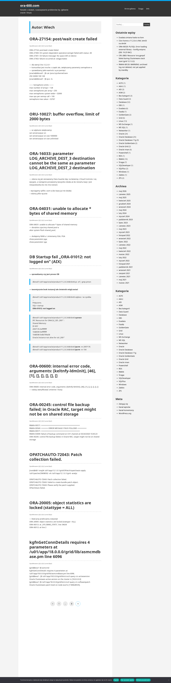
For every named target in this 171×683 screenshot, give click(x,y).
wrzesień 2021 (125, 270)
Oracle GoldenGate (127, 143)
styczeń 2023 (124, 232)
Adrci (121, 86)
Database (123, 102)
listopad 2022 (124, 235)
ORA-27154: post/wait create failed (63, 39)
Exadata (122, 108)
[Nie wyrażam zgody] (169, 680)
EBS (120, 105)
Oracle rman (124, 149)
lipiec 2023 (123, 222)
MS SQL (122, 127)
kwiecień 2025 (125, 200)
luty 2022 (122, 257)
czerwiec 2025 (124, 194)
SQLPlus (122, 168)
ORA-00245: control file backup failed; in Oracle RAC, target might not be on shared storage (62, 409)
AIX (120, 89)
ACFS (121, 83)
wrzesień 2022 (125, 238)
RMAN (121, 159)
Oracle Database (126, 137)
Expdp (121, 111)
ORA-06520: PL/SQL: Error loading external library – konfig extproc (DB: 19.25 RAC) (133, 49)
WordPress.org (125, 413)
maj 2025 (122, 197)
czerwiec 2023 (124, 226)
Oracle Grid (123, 146)
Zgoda (116, 680)
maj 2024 (122, 210)
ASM (121, 92)
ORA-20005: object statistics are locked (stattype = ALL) (60, 505)
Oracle (121, 134)
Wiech (50, 46)
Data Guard (123, 99)
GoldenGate (124, 115)
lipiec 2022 (123, 241)
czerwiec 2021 (124, 276)
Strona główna (129, 9)
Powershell (123, 153)
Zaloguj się (123, 404)
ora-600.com (29, 5)
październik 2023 (126, 219)
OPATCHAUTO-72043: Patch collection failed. (55, 457)
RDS (120, 156)
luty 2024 (122, 213)
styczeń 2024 (124, 216)
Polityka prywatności (143, 680)
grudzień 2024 (125, 204)
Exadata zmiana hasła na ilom (131, 37)
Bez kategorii (124, 96)
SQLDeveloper (125, 165)
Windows (122, 172)
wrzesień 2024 (125, 207)
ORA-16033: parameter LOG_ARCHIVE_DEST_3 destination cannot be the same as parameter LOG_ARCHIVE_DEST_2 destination (62, 160)
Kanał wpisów (124, 407)
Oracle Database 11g (127, 140)
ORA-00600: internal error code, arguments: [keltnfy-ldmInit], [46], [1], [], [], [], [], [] (62, 370)
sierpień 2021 (124, 273)
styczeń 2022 (124, 260)
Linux (121, 121)
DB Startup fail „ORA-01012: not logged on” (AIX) (60, 259)
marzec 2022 (124, 254)
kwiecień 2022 (125, 251)
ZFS (120, 178)
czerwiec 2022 (124, 245)
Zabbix (121, 175)
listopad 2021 (124, 264)
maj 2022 (122, 248)
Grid (120, 118)
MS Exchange (124, 124)
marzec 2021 (124, 283)
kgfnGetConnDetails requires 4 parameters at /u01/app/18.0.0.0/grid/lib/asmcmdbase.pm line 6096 (64, 549)
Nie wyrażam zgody (127, 680)
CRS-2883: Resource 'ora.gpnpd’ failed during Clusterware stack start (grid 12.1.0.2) (132, 58)
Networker (123, 130)
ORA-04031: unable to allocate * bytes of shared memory (60, 211)
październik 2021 (126, 267)
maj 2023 (122, 229)
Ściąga (140, 9)
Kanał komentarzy (126, 410)
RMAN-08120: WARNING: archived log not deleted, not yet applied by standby (133, 67)
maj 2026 (122, 191)
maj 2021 (122, 279)
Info (147, 9)
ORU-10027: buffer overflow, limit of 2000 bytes (64, 116)
